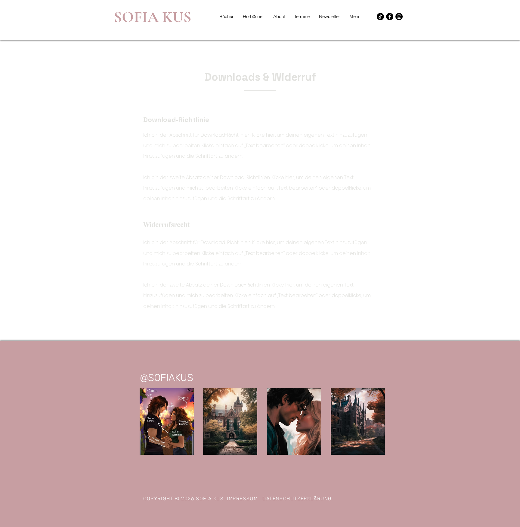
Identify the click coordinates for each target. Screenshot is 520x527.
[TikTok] (380, 16)
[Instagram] (399, 16)
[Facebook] (389, 16)
